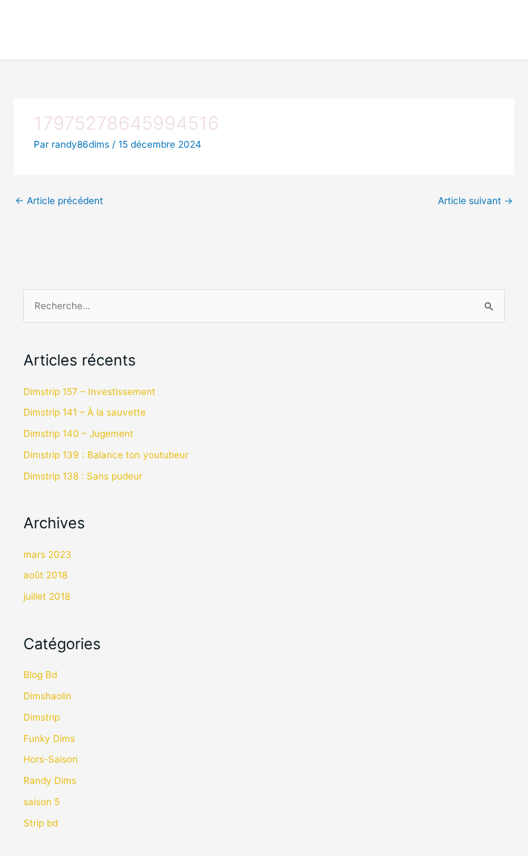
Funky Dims (49, 738)
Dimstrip (41, 717)
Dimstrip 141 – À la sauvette (84, 412)
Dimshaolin (47, 695)
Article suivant (475, 200)
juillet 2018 (46, 596)
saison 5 (41, 801)
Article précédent (59, 200)
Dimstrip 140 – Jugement (78, 433)
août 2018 (45, 575)
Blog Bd (40, 674)
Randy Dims (49, 780)
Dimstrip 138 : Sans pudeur (82, 476)
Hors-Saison (50, 759)
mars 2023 (47, 554)
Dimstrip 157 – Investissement (89, 391)
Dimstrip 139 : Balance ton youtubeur (105, 454)
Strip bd (40, 823)
